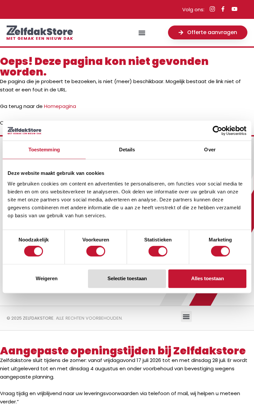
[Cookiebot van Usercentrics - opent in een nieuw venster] (217, 130)
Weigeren (47, 278)
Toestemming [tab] (44, 149)
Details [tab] (127, 149)
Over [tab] (209, 149)
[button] (141, 32)
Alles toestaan (207, 278)
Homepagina (60, 106)
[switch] (95, 251)
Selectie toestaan (127, 278)
